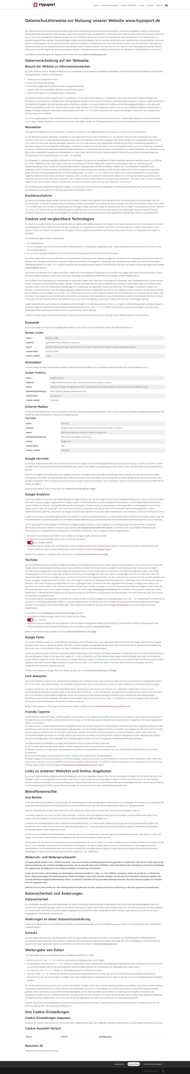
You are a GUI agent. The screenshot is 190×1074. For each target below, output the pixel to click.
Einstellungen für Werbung (105, 589)
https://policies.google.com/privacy (76, 437)
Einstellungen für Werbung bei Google (57, 613)
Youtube (42, 620)
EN (166, 6)
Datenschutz (133, 1064)
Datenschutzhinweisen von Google (93, 554)
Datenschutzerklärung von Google (80, 488)
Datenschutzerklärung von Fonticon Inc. (113, 706)
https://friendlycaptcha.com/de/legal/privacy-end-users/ (79, 765)
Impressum (75, 342)
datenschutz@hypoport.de (94, 54)
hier (58, 296)
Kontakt (159, 6)
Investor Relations (128, 6)
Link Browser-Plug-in (102, 549)
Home (96, 6)
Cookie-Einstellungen (120, 605)
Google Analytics (46, 542)
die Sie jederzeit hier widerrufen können (95, 527)
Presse (141, 6)
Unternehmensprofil (110, 6)
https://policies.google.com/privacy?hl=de (68, 391)
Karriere (150, 6)
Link (109, 1023)
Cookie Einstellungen (152, 1064)
